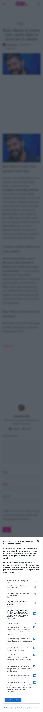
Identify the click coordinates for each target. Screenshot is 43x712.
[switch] (34, 587)
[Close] (39, 542)
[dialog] (21, 624)
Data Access (21, 708)
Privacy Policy (34, 708)
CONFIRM (13, 700)
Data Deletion (9, 708)
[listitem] (21, 581)
